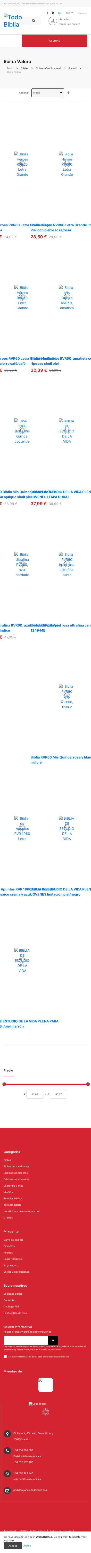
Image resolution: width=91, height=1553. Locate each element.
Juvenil (72, 68)
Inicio (10, 68)
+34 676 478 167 (53, 3)
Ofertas (54, 40)
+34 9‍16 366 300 (12, 3)
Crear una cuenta (69, 23)
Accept (12, 1545)
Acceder (64, 19)
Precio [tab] (8, 1070)
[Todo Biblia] (21, 21)
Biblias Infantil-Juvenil (48, 68)
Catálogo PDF (11, 1306)
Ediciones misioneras (16, 1172)
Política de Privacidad (32, 1531)
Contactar (10, 1300)
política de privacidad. (51, 1349)
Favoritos (82, 13)
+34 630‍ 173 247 (23, 1473)
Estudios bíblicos (13, 1198)
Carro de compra (14, 1239)
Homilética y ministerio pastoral (22, 1211)
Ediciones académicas (16, 1179)
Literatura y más (13, 1185)
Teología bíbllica (13, 1204)
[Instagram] (59, 13)
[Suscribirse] (53, 1340)
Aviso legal (10, 1531)
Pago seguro (11, 1265)
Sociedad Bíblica (13, 1293)
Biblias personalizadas (16, 1166)
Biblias (24, 68)
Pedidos (8, 1252)
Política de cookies (60, 1531)
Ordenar (24, 92)
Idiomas (8, 1191)
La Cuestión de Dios (15, 1313)
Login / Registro (13, 1258)
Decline (27, 1545)
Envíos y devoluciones (16, 1271)
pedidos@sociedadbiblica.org (30, 1489)
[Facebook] (47, 13)
